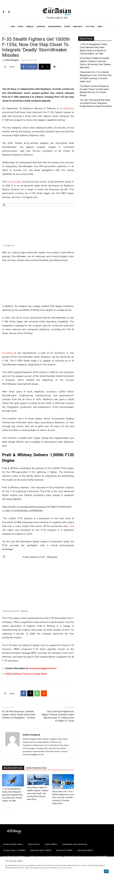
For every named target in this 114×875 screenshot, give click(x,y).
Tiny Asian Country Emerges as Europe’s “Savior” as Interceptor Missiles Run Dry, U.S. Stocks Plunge (94, 91)
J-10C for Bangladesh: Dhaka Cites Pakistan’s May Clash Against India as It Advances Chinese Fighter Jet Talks (12, 795)
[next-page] (9, 809)
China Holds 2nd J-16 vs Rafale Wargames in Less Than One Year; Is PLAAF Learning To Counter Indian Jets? (63, 797)
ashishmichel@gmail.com (43, 668)
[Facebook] (3, 12)
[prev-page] (4, 809)
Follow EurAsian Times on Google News (26, 673)
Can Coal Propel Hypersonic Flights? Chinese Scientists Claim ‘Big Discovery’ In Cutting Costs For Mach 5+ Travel (58, 716)
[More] (54, 67)
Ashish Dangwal (12, 60)
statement (68, 108)
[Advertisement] (38, 79)
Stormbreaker (14, 181)
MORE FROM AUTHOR (36, 768)
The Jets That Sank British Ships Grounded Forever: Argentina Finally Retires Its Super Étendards (96, 103)
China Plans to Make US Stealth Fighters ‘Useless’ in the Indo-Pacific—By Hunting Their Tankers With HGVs (38, 793)
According (7, 353)
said (71, 526)
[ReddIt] (44, 693)
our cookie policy (65, 868)
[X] (9, 12)
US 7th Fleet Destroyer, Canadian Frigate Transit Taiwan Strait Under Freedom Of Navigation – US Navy (18, 714)
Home (4, 33)
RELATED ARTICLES (13, 768)
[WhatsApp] (37, 693)
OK (106, 871)
